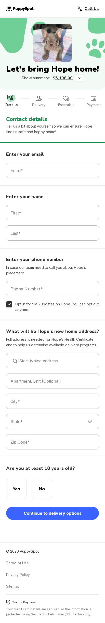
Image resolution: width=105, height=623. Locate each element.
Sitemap (13, 586)
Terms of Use (17, 563)
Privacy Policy (18, 574)
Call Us (92, 8)
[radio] (16, 489)
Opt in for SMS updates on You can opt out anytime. (57, 307)
